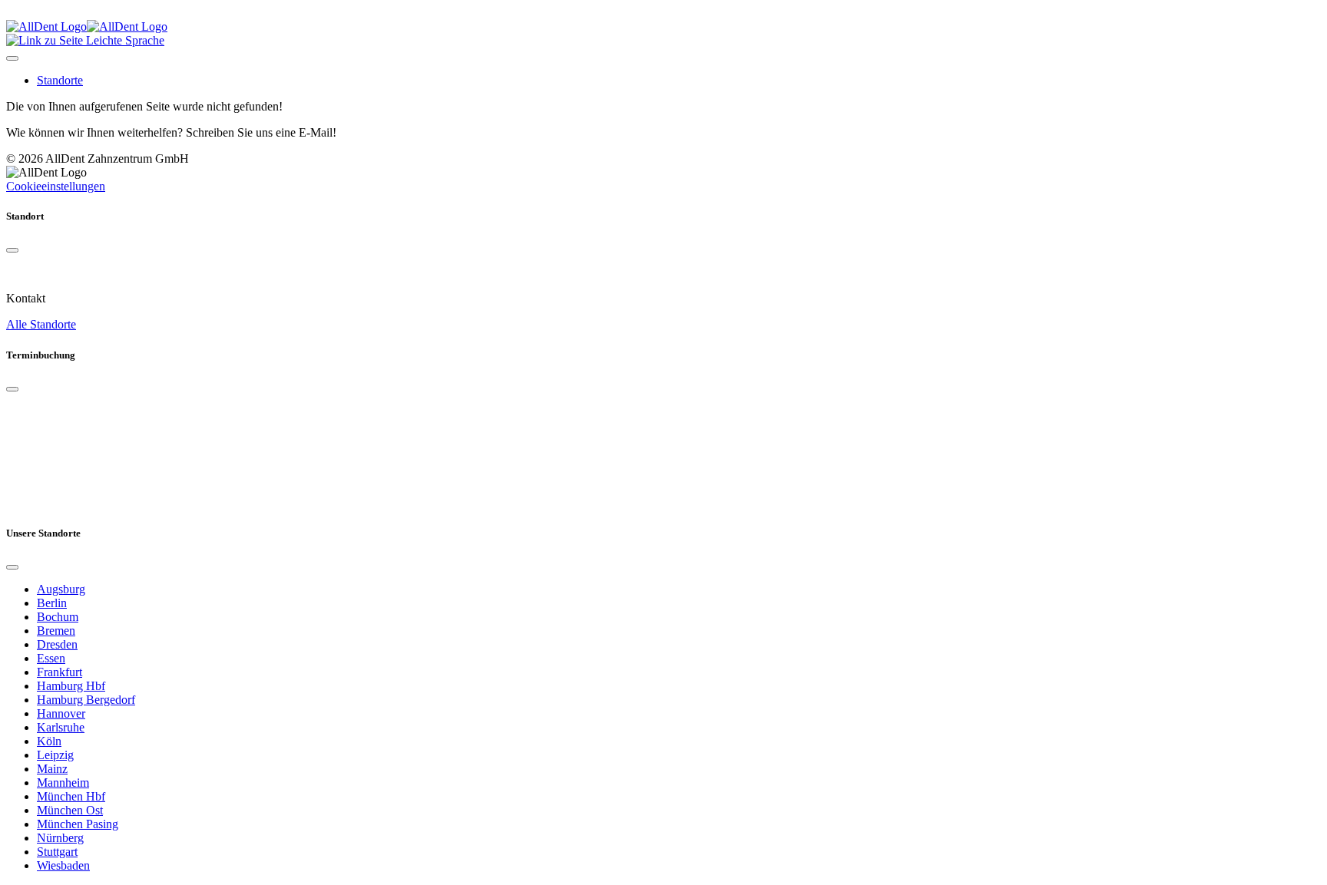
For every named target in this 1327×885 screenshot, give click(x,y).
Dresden (57, 644)
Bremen (56, 630)
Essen (51, 658)
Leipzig (55, 754)
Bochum (57, 616)
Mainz (52, 768)
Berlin (52, 602)
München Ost (70, 810)
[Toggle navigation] (12, 58)
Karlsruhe (60, 727)
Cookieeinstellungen (55, 186)
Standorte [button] (60, 80)
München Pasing (77, 824)
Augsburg (61, 589)
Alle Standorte (41, 324)
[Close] (12, 250)
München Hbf (71, 796)
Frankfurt (59, 672)
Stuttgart (57, 851)
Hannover (61, 713)
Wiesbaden (63, 865)
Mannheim (63, 782)
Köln (49, 741)
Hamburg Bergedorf (86, 699)
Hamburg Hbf (71, 685)
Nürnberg (60, 837)
